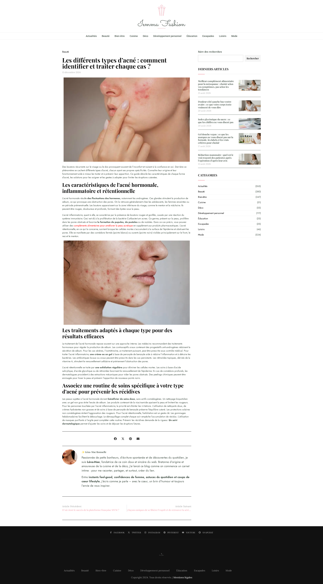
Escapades (208, 36)
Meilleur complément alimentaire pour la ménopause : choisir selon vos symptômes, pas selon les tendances (216, 85)
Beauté (106, 36)
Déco (145, 36)
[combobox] (220, 58)
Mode (234, 36)
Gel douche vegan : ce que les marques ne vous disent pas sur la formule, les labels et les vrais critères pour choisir (215, 138)
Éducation (192, 36)
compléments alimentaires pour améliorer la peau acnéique (103, 225)
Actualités (91, 36)
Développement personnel (167, 36)
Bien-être (120, 36)
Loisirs (222, 36)
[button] (115, 439)
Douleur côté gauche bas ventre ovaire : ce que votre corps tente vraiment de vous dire (214, 104)
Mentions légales (182, 577)
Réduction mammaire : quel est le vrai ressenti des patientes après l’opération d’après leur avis (215, 157)
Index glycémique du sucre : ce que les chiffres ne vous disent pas (215, 121)
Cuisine (134, 36)
